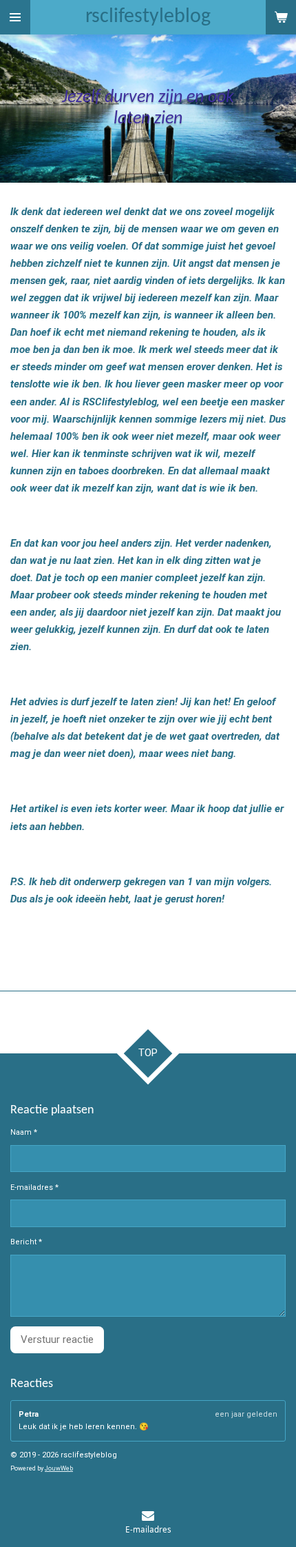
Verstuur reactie (57, 1339)
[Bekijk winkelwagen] (281, 17)
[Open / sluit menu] (15, 17)
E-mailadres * (34, 1187)
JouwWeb (59, 1468)
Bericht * (26, 1241)
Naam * (23, 1132)
